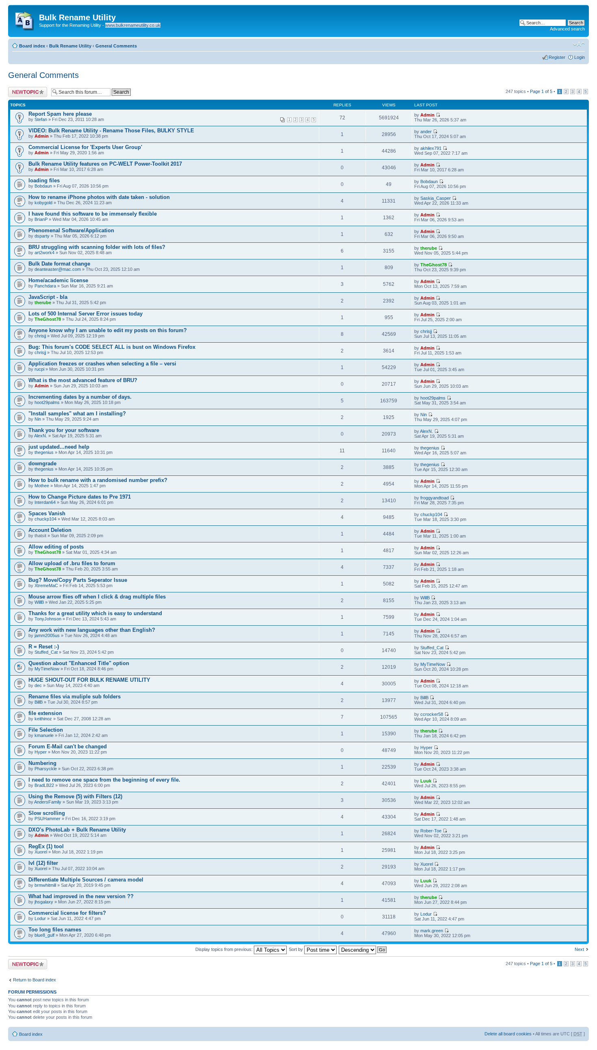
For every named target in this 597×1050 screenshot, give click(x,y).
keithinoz (43, 718)
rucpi (39, 369)
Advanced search (567, 28)
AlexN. (40, 435)
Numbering (42, 763)
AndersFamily (47, 801)
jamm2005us (47, 635)
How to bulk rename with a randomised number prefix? (97, 480)
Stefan (41, 119)
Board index (32, 45)
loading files (44, 180)
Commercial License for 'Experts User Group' (85, 147)
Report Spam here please (60, 114)
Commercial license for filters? (67, 913)
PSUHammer (48, 818)
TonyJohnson (48, 618)
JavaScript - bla (47, 297)
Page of (541, 91)
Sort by (296, 949)
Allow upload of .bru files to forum (71, 563)
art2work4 (44, 252)
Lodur (40, 918)
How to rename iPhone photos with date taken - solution (99, 197)
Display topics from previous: (224, 949)
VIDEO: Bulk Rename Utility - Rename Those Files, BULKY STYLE (111, 130)
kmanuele (44, 735)
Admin (427, 114)
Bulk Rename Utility (70, 45)
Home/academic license (58, 280)
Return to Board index (34, 979)
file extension (45, 713)
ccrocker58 (431, 714)
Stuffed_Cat (46, 652)
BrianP (41, 219)
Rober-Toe (430, 830)
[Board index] (24, 19)
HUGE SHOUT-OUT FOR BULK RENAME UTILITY (89, 680)
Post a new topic (24, 89)
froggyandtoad (434, 497)
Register (557, 57)
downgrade (42, 463)
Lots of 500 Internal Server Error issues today (85, 314)
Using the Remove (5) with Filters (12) (75, 796)
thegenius (44, 452)
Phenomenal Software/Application (71, 230)
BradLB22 (44, 785)
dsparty (42, 235)
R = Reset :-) (43, 647)
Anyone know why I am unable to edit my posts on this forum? (107, 330)
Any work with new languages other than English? (91, 630)
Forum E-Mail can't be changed (67, 746)
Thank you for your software (63, 430)
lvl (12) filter (43, 863)
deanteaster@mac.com (58, 269)
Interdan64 (45, 502)
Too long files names (54, 930)
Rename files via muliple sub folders (74, 697)
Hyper (41, 752)
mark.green (431, 930)
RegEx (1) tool (46, 846)
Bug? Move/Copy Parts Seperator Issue (77, 580)
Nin (38, 419)
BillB (39, 702)
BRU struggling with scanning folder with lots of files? (96, 247)
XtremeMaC (46, 585)
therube (428, 248)
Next (579, 949)
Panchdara (45, 285)
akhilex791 (430, 148)
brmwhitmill (45, 885)
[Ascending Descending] (363, 949)
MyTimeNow (47, 668)
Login (579, 57)
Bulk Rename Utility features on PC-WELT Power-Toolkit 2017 (105, 164)
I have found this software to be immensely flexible (92, 214)
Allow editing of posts (56, 547)
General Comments (116, 45)
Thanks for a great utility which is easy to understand (95, 613)
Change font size (579, 44)
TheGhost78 (433, 264)
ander (426, 131)
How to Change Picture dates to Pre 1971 (79, 497)
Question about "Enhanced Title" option (78, 663)
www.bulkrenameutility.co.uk (132, 25)
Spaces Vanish (46, 513)
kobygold (43, 202)
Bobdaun (43, 186)
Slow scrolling (46, 813)
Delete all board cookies (508, 1033)
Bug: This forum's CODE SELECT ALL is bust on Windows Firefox (111, 347)
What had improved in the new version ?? (81, 896)
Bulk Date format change (59, 264)
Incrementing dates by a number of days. (80, 397)
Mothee (42, 485)
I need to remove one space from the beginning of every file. (104, 780)
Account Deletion (49, 530)
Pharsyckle (46, 768)
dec (38, 685)
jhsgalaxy (44, 901)
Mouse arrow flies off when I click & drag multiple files (97, 597)
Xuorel (41, 851)
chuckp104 (45, 518)
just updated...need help (58, 447)
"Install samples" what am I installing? (77, 413)
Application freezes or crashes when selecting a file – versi (102, 364)
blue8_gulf (44, 935)
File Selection (45, 730)
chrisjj (40, 335)
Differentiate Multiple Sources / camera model (85, 880)
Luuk (425, 780)
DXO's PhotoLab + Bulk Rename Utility (77, 830)
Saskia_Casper (435, 198)
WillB (39, 602)
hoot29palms (47, 402)
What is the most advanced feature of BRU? (82, 380)
